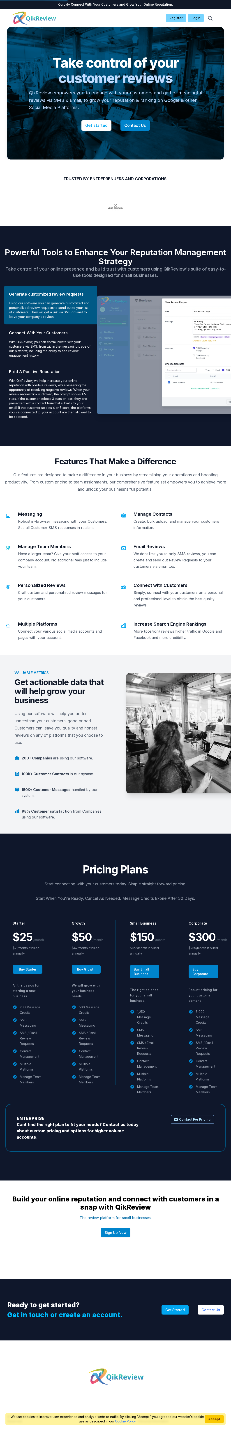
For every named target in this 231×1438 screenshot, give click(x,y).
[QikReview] (33, 18)
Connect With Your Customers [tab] (38, 332)
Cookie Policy (125, 1421)
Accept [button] (214, 1419)
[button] (210, 18)
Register (175, 18)
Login (196, 18)
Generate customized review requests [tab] (46, 294)
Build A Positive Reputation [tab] (34, 371)
